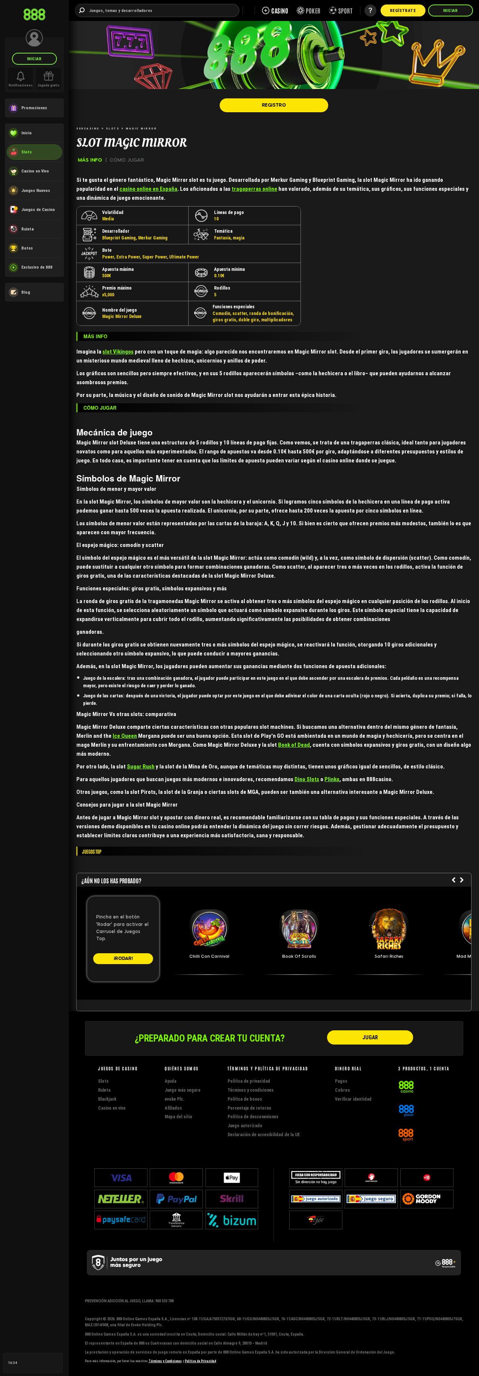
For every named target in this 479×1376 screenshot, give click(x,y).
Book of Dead (294, 744)
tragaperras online (254, 188)
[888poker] (406, 1110)
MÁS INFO (90, 160)
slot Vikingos (118, 351)
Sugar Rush (141, 766)
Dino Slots (307, 779)
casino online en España (148, 188)
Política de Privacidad (200, 1361)
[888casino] (406, 1086)
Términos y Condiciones (165, 1361)
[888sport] (406, 1133)
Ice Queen (125, 735)
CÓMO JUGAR (127, 160)
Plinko (331, 779)
